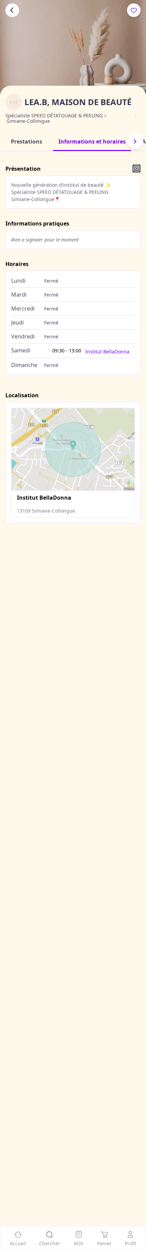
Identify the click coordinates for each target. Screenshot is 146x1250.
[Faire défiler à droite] (135, 141)
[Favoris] (134, 10)
